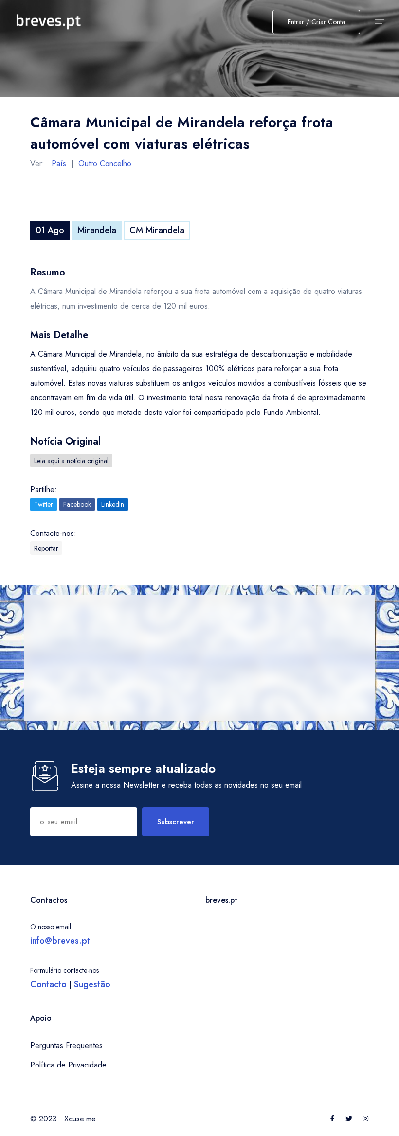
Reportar (46, 548)
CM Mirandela (156, 230)
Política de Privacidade (68, 1064)
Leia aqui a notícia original (71, 460)
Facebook (77, 504)
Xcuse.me (80, 1118)
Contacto (48, 984)
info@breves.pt (60, 940)
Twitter (43, 504)
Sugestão (92, 984)
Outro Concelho (104, 163)
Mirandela (96, 230)
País (59, 163)
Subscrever (175, 821)
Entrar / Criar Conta (316, 22)
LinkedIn (112, 504)
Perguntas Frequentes (66, 1045)
